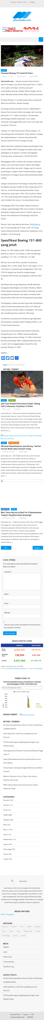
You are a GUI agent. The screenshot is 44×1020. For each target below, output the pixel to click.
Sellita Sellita (21, 76)
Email (6, 603)
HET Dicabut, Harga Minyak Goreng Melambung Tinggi (8, 548)
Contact (32, 2)
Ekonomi (6, 800)
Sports (12, 400)
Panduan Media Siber (18, 1017)
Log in (5, 952)
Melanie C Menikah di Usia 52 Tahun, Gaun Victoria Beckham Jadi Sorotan (20, 778)
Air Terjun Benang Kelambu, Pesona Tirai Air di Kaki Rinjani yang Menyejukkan (22, 727)
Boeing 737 (11, 365)
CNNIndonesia (34, 224)
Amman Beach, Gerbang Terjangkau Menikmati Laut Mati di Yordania (22, 770)
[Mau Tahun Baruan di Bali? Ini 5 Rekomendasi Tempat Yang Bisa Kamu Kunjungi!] (22, 493)
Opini (5, 834)
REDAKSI (30, 1017)
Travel (5, 854)
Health (5, 815)
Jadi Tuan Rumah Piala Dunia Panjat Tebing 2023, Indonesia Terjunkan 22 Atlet (20, 405)
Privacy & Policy (15, 1014)
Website (7, 612)
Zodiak (5, 859)
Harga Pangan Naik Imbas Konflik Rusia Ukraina (38, 548)
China (16, 84)
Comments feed (8, 961)
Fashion (6, 805)
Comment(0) (33, 76)
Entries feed (7, 957)
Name (6, 594)
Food (5, 810)
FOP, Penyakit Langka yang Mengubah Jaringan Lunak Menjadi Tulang (21, 744)
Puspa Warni (23, 518)
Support (25, 1014)
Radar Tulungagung (7, 914)
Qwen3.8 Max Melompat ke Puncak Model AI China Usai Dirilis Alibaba (22, 761)
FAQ (32, 1014)
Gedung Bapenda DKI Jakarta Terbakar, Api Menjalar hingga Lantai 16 (23, 752)
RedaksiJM (17, 409)
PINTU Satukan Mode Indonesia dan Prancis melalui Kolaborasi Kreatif (20, 787)
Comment (8, 572)
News (4, 70)
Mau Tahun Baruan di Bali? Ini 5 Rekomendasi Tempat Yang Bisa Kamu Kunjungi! (21, 514)
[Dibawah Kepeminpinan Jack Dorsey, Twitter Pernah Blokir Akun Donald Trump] (22, 437)
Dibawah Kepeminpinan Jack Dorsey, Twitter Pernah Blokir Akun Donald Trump (21, 447)
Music (5, 824)
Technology (13, 443)
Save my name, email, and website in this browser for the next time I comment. (22, 626)
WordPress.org (8, 966)
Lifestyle (5, 509)
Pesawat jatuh (20, 365)
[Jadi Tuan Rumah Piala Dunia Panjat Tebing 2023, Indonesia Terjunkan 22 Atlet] (22, 384)
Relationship (7, 839)
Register (6, 947)
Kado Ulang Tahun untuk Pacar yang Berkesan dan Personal (20, 735)
